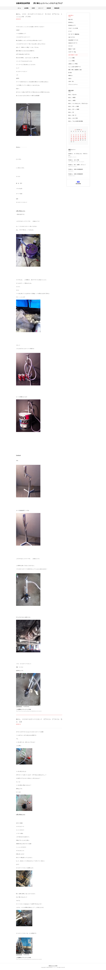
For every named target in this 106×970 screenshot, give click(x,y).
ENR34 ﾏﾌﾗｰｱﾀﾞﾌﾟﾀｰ (72, 43)
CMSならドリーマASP (53, 965)
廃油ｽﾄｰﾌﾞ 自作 (71, 49)
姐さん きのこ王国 (73, 118)
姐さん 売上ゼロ (72, 94)
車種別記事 (56, 8)
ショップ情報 (71, 60)
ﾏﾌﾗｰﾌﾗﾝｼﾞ (70, 46)
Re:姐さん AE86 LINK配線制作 (75, 169)
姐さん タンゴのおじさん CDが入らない (78, 103)
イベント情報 (71, 57)
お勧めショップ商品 (73, 63)
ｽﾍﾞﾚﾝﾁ (69, 31)
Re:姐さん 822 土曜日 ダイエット (77, 164)
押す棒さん (70, 22)
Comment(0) (19, 954)
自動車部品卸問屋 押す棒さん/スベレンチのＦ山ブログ (39, 3)
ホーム (19, 8)
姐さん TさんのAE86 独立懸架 (75, 121)
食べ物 (69, 72)
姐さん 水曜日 (71, 97)
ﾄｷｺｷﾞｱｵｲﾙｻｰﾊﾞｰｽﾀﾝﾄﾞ (73, 55)
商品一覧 (70, 19)
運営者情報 (78, 183)
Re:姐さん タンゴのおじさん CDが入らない (77, 154)
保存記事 (49, 8)
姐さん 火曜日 (71, 100)
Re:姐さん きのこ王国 (73, 160)
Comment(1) (19, 706)
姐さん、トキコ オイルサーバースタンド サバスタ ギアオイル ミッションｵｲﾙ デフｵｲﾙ (39, 15)
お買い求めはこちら (20, 211)
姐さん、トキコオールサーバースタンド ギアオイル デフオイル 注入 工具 (39, 720)
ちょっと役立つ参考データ (74, 66)
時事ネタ (70, 75)
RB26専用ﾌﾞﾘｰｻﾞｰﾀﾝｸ (73, 40)
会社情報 (26, 8)
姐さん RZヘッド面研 (73, 106)
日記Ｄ (69, 78)
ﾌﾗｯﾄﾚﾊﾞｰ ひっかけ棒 (73, 28)
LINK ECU (71, 81)
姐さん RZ (71, 112)
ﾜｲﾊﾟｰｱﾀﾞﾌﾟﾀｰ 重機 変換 (73, 34)
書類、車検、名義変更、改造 (75, 69)
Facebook (18, 455)
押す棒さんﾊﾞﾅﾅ (71, 25)
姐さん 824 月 (72, 115)
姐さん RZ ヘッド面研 (73, 109)
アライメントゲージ (73, 84)
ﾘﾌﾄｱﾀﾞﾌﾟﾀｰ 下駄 (72, 52)
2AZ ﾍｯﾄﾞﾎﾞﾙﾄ (71, 37)
